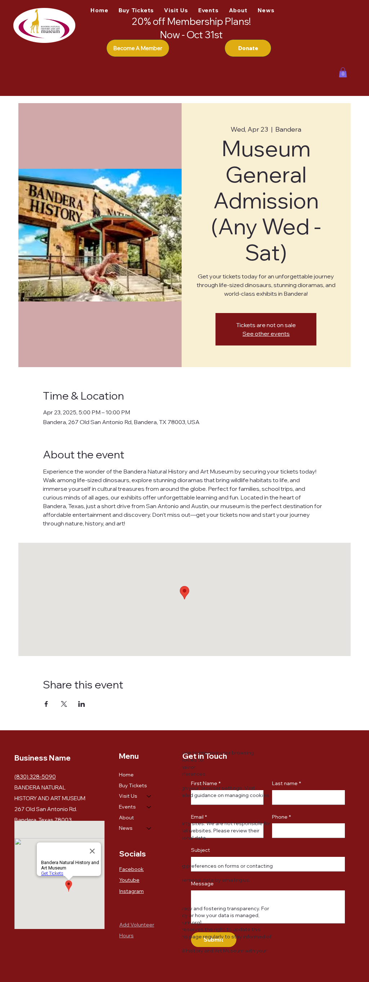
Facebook (131, 869)
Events (127, 806)
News (126, 828)
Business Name (42, 757)
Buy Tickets (133, 785)
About (126, 817)
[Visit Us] (149, 796)
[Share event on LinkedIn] (81, 704)
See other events (266, 333)
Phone (281, 817)
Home (126, 774)
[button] (343, 72)
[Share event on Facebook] (46, 704)
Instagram (131, 891)
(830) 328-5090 (35, 776)
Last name (286, 783)
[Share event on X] (64, 704)
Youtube (129, 880)
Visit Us (128, 796)
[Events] (149, 807)
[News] (149, 828)
